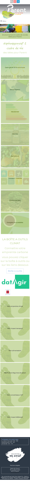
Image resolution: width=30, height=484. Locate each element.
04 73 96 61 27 (15, 472)
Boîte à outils (15, 271)
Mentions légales (15, 465)
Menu (4, 21)
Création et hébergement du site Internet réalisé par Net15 (14, 477)
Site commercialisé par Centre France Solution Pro (12, 476)
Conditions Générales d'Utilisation (21, 478)
